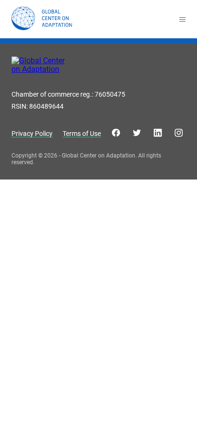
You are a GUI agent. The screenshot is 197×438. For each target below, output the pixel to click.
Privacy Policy (32, 133)
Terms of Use (82, 133)
